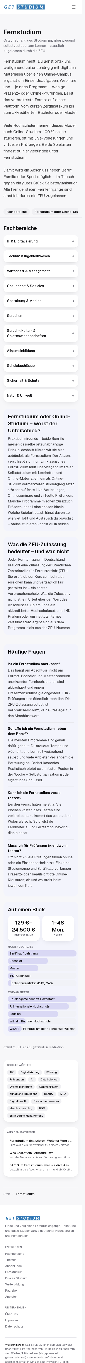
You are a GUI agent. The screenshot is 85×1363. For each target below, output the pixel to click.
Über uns (11, 1314)
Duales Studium (16, 1278)
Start (6, 1194)
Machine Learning (21, 1108)
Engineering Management (26, 1115)
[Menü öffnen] (74, 7)
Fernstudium (13, 1272)
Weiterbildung (14, 1284)
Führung (51, 1072)
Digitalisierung (30, 1072)
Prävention (17, 1079)
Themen (11, 1260)
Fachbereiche (17, 212)
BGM (42, 1108)
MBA (63, 1094)
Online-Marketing (21, 1087)
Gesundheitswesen (46, 1101)
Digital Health (18, 1101)
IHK (12, 1072)
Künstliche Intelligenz (23, 1094)
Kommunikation (48, 1087)
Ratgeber (11, 1290)
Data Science (49, 1079)
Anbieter (11, 1297)
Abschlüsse (13, 1266)
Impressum (12, 1320)
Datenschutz (14, 1326)
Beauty (48, 1094)
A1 (32, 1079)
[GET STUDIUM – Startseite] (24, 7)
